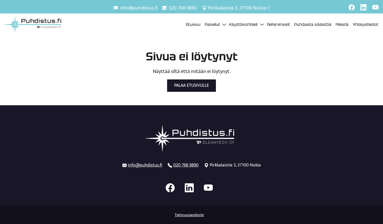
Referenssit (278, 24)
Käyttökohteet (243, 24)
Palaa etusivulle (191, 85)
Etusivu (193, 24)
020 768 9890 (183, 8)
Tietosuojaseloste (189, 215)
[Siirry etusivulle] (32, 24)
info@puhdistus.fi (139, 8)
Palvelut (212, 24)
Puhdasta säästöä (312, 24)
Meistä (342, 24)
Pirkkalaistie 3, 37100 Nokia (237, 8)
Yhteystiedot (365, 24)
